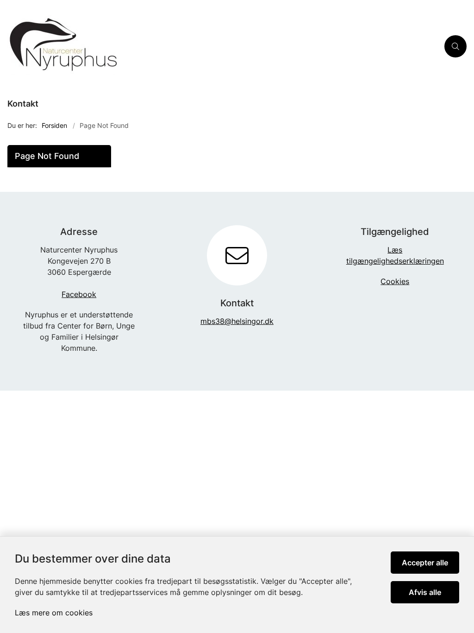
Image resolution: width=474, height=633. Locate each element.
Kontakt (22, 103)
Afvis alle (425, 592)
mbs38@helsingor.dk (237, 321)
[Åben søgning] (455, 46)
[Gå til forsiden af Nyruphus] (219, 46)
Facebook (79, 294)
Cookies (394, 281)
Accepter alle (425, 562)
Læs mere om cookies (54, 612)
